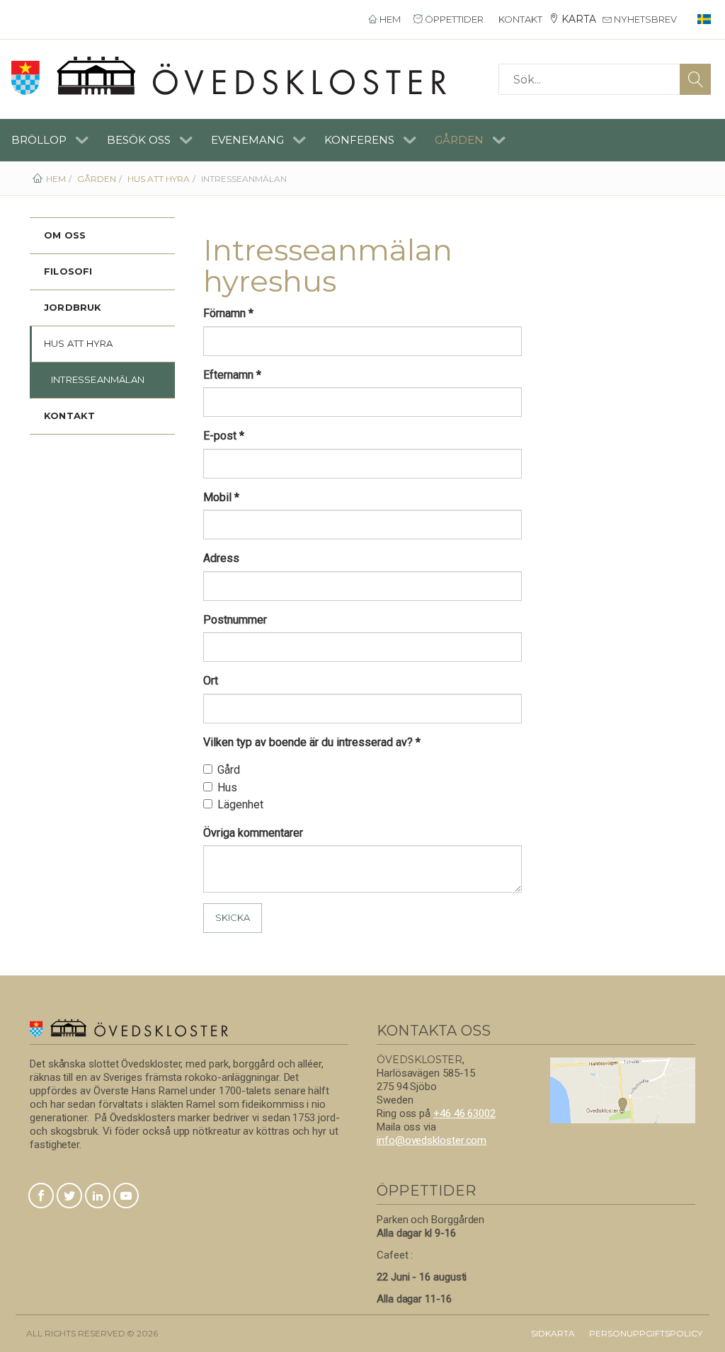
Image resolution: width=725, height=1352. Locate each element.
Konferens (359, 140)
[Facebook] (41, 1196)
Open (82, 140)
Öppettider (453, 19)
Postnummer (235, 619)
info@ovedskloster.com (431, 1140)
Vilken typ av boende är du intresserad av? (312, 742)
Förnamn (228, 313)
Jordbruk (73, 307)
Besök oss (139, 140)
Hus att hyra (78, 343)
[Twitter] (69, 1196)
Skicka (232, 917)
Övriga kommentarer (253, 833)
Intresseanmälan (97, 379)
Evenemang (247, 140)
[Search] (695, 79)
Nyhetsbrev (644, 19)
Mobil (221, 497)
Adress (221, 558)
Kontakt (519, 19)
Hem (389, 19)
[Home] (228, 76)
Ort (210, 680)
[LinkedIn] (97, 1196)
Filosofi (68, 271)
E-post (223, 435)
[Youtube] (126, 1196)
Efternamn (232, 375)
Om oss (65, 235)
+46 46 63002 (464, 1113)
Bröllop (39, 140)
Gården (459, 140)
